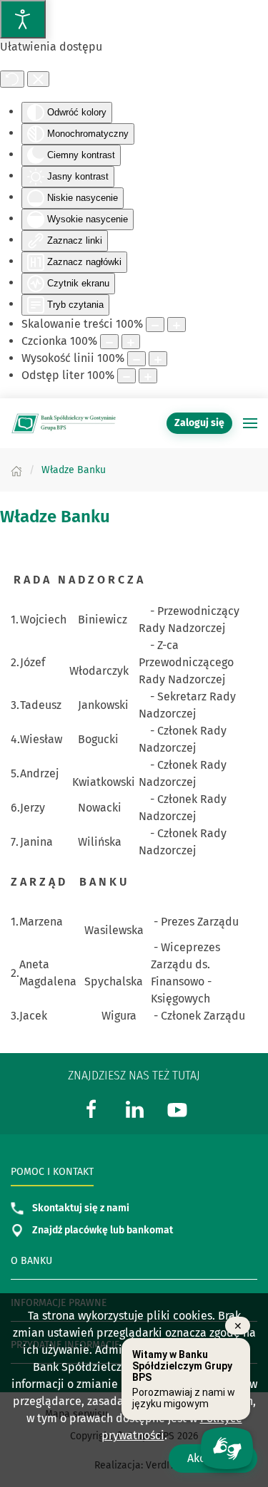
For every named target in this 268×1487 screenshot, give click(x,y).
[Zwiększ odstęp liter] (148, 375)
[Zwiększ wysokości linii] (158, 358)
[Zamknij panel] (38, 79)
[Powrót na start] (64, 423)
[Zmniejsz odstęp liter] (126, 375)
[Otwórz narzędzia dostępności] (23, 19)
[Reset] (12, 79)
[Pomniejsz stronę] (155, 324)
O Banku (31, 1261)
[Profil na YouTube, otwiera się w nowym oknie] (177, 1108)
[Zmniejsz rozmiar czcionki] (109, 341)
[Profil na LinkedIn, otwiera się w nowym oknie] (134, 1108)
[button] (250, 423)
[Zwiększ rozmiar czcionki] (130, 341)
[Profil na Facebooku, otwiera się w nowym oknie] (91, 1108)
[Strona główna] (16, 470)
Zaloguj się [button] (199, 423)
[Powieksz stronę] (176, 324)
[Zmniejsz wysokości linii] (136, 358)
